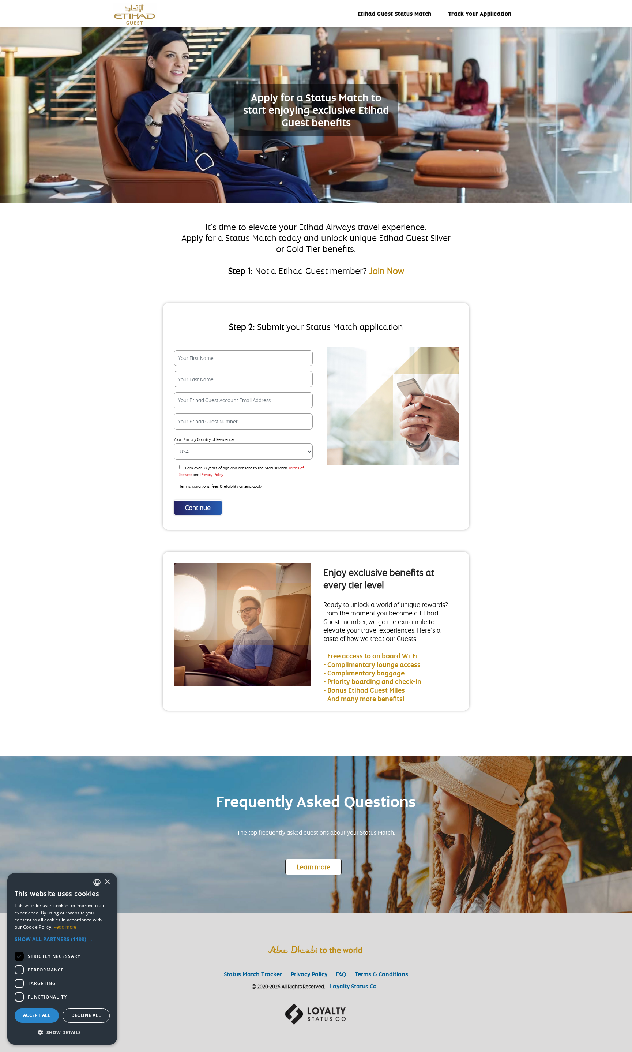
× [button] (107, 882)
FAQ (341, 974)
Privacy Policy (309, 974)
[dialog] (62, 959)
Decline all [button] (86, 1015)
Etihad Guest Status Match (395, 14)
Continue (198, 507)
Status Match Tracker (253, 974)
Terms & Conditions (381, 974)
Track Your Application (480, 14)
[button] (62, 939)
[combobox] (97, 882)
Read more (65, 927)
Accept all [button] (36, 1015)
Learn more (313, 866)
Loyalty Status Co (353, 986)
